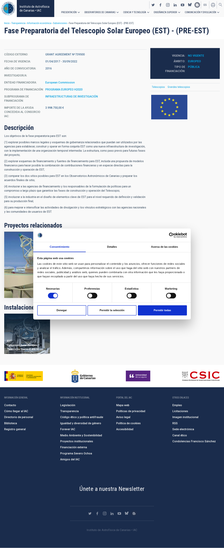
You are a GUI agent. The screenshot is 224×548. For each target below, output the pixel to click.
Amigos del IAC (70, 459)
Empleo (177, 405)
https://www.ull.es (138, 376)
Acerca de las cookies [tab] (164, 246)
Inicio (7, 23)
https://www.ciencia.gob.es (23, 376)
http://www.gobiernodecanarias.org (83, 376)
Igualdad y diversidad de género (80, 423)
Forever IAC (67, 429)
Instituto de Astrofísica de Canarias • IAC (34, 8)
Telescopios (158, 87)
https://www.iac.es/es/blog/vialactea (197, 5)
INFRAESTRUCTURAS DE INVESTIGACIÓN (71, 96)
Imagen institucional (185, 417)
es (205, 5)
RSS (175, 423)
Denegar (62, 310)
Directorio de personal (18, 417)
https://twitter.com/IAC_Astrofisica (153, 5)
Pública (194, 67)
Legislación (67, 405)
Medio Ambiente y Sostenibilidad (81, 435)
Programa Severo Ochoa (76, 453)
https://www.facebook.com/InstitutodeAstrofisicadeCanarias (160, 5)
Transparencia (18, 23)
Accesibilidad (124, 429)
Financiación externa (73, 447)
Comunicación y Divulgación (200, 12)
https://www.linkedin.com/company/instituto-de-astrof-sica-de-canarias (175, 5)
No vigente (196, 55)
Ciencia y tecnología (134, 12)
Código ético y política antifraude (81, 417)
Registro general (15, 429)
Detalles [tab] (112, 246)
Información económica (39, 23)
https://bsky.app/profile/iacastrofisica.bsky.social (190, 5)
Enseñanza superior (165, 12)
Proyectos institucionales (76, 441)
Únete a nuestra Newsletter (111, 488)
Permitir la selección (112, 310)
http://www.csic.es (200, 376)
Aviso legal (123, 417)
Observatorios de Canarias (99, 12)
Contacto (10, 405)
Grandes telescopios (179, 87)
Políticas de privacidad (130, 411)
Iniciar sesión (213, 5)
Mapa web (122, 405)
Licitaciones (180, 411)
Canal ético (179, 435)
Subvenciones (60, 23)
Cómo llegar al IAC (16, 411)
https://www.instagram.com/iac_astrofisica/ (168, 5)
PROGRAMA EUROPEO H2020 (63, 89)
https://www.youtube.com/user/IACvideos (182, 5)
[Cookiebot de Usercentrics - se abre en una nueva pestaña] (171, 235)
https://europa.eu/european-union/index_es (185, 107)
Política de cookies (128, 423)
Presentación (69, 12)
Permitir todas (162, 310)
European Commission (60, 82)
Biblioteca (10, 423)
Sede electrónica (183, 429)
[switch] (92, 296)
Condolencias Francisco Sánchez (194, 441)
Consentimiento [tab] (59, 246)
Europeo (194, 61)
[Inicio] (8, 8)
